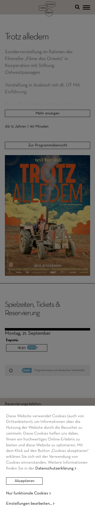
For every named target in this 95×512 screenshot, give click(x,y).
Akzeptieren (24, 481)
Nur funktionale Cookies (27, 493)
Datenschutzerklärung (54, 468)
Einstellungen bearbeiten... (29, 503)
